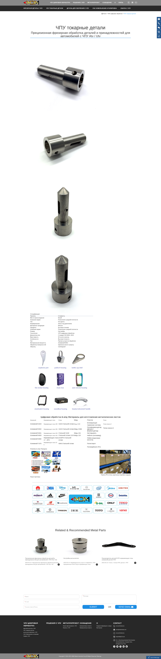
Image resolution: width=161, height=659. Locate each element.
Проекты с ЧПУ (66, 627)
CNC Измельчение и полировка (105, 8)
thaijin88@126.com (120, 636)
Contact (117, 623)
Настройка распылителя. (71, 558)
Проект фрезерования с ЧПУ (70, 626)
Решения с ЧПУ (79, 2)
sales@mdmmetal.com (121, 629)
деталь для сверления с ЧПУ (78, 8)
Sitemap (99, 656)
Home (104, 13)
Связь (120, 2)
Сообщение (107, 2)
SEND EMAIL (125, 607)
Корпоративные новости (85, 626)
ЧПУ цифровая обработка (60, 2)
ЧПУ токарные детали (54, 8)
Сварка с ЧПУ (125, 8)
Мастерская (99, 627)
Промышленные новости (86, 627)
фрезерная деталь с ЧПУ (33, 8)
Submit (93, 607)
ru (136, 2)
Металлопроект (93, 2)
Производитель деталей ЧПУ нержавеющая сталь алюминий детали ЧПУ (117, 559)
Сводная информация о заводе (104, 626)
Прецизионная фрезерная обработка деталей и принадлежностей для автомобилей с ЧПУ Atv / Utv (41, 559)
